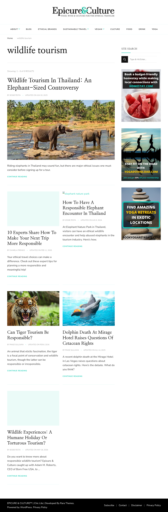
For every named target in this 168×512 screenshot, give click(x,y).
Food (129, 29)
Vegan (98, 29)
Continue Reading (17, 176)
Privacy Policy (40, 507)
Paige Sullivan (16, 344)
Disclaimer (136, 505)
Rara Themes (67, 503)
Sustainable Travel (75, 29)
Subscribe (109, 505)
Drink (142, 29)
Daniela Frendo (17, 250)
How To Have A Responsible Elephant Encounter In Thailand (84, 208)
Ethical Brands (47, 29)
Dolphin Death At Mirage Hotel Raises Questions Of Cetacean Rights (88, 338)
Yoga (155, 29)
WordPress (26, 507)
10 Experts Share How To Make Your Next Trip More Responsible (31, 238)
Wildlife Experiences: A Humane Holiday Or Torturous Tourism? (29, 438)
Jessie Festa (15, 95)
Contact (123, 505)
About (14, 29)
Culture (115, 29)
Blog (29, 29)
